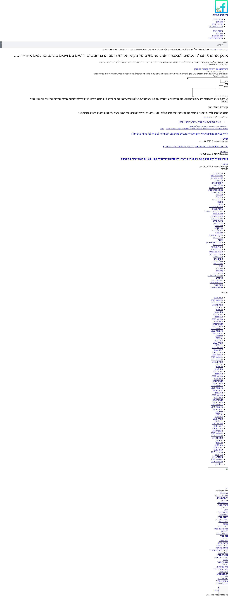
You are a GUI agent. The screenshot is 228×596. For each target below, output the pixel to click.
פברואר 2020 (217, 395)
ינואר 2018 (218, 450)
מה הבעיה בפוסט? (220, 76)
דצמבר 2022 (218, 324)
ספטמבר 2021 (217, 359)
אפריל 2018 (218, 447)
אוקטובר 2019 (217, 404)
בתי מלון (219, 22)
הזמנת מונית (218, 19)
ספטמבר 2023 (217, 302)
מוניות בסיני (218, 223)
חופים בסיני (218, 259)
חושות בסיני (203, 122)
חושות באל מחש (216, 254)
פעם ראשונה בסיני (215, 190)
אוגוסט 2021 (217, 362)
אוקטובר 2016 (217, 459)
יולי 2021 (219, 364)
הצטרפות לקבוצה (216, 26)
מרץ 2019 (219, 421)
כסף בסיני (219, 228)
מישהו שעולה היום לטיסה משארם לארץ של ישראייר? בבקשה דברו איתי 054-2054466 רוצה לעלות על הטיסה (174, 159)
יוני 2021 (219, 366)
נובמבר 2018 (217, 431)
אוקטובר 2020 (217, 385)
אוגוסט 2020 (217, 390)
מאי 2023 (219, 312)
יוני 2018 (219, 443)
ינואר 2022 (218, 350)
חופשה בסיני (218, 256)
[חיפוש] (1, 44)
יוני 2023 (219, 309)
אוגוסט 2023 (217, 305)
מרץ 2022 (219, 345)
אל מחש (219, 278)
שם (226, 81)
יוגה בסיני (219, 233)
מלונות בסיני (218, 214)
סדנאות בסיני (217, 199)
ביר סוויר (219, 271)
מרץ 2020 (219, 393)
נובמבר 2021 (217, 355)
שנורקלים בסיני (217, 176)
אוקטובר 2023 (217, 300)
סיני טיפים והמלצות (220, 15)
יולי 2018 (219, 440)
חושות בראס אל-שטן (214, 242)
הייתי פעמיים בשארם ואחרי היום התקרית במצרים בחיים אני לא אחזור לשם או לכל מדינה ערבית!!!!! (179, 133)
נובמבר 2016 (217, 457)
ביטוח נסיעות (222, 502)
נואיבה (194, 122)
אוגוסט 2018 (217, 438)
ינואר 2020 (218, 397)
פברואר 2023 (217, 319)
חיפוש (225, 42)
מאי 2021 (219, 369)
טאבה (220, 240)
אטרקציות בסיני (216, 282)
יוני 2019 (219, 414)
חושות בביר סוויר (216, 252)
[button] (114, 71)
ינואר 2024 (218, 298)
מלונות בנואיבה (217, 216)
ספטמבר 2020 (217, 388)
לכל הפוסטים (217, 24)
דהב (221, 266)
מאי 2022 (219, 340)
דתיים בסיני (218, 263)
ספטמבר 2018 (217, 435)
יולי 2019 (219, 412)
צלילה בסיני (218, 185)
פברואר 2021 (217, 376)
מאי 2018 (219, 445)
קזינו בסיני (219, 180)
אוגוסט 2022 (217, 333)
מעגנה (220, 204)
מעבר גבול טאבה (216, 206)
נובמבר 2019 (217, 402)
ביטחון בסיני (218, 273)
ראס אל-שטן (223, 579)
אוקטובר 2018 (217, 433)
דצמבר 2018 (218, 428)
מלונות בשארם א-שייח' (213, 211)
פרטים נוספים (222, 96)
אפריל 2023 (218, 314)
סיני (226, 49)
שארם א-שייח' (185, 122)
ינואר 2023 (218, 321)
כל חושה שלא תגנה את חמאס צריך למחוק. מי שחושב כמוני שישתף (195, 146)
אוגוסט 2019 (217, 409)
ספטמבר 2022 (217, 331)
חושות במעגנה (217, 249)
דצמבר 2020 (218, 381)
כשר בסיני (219, 225)
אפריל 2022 (218, 343)
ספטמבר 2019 (217, 407)
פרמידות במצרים (216, 187)
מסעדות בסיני (217, 209)
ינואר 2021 (218, 378)
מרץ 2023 (219, 317)
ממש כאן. (207, 117)
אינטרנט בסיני (217, 280)
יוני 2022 (219, 338)
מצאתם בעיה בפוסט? (215, 71)
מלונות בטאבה (217, 218)
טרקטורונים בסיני (216, 235)
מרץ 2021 (219, 374)
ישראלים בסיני (217, 230)
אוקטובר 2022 (217, 328)
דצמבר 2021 (218, 352)
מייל (226, 84)
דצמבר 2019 (218, 400)
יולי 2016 (219, 464)
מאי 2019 (219, 416)
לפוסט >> (224, 139)
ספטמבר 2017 (217, 452)
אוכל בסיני (218, 285)
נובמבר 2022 (217, 326)
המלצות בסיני (217, 261)
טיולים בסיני (218, 237)
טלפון (225, 87)
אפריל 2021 (218, 371)
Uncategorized (217, 287)
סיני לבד (219, 195)
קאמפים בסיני (217, 183)
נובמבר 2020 (217, 383)
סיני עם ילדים (217, 192)
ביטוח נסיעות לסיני (215, 275)
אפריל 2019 (218, 419)
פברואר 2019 (217, 424)
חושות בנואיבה (217, 49)
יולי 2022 (219, 336)
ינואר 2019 (218, 426)
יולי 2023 (219, 307)
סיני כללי (219, 197)
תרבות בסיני (218, 173)
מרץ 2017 (219, 454)
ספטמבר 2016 (217, 462)
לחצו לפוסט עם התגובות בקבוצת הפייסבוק (211, 69)
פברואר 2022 (217, 347)
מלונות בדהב (218, 221)
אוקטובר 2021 (217, 357)
